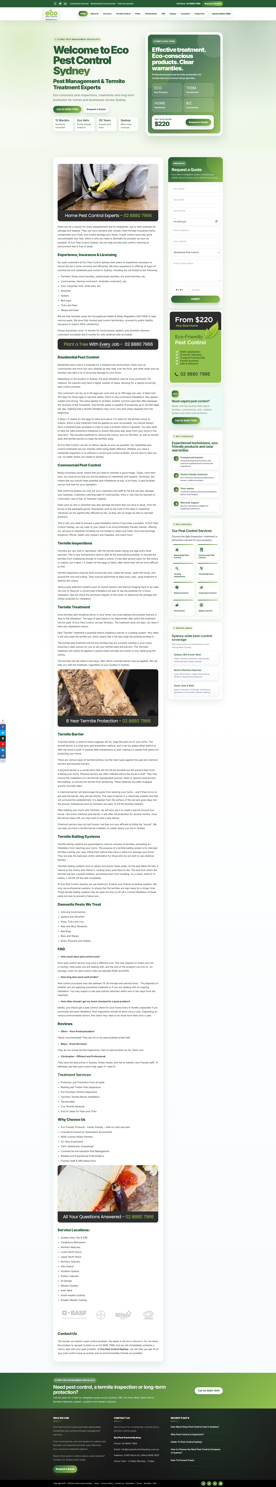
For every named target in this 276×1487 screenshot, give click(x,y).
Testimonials (151, 13)
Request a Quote (212, 3)
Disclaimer (130, 1483)
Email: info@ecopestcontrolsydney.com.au (136, 1449)
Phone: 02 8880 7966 (125, 1443)
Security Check (178, 283)
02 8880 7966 (193, 3)
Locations (185, 13)
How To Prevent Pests (182, 1460)
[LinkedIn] (65, 4)
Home (83, 13)
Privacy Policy (107, 1483)
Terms (139, 1483)
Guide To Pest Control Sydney (186, 1442)
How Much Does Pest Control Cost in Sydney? (195, 1427)
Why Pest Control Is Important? (187, 1434)
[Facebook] (55, 4)
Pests (137, 13)
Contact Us (199, 13)
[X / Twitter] (60, 4)
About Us (94, 13)
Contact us (119, 1483)
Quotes (173, 13)
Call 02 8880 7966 (221, 13)
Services (107, 13)
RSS (154, 1483)
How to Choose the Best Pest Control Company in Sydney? (195, 1451)
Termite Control (123, 13)
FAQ (163, 13)
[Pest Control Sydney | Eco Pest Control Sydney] (51, 13)
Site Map (147, 1483)
